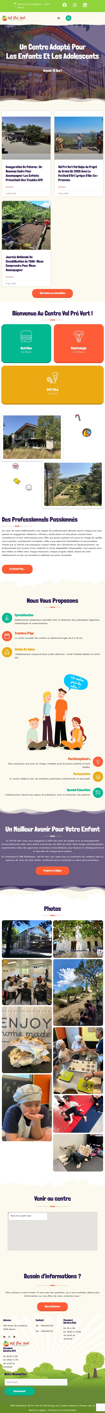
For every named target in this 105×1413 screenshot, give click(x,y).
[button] (58, 18)
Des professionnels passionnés (40, 519)
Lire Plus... (10, 187)
